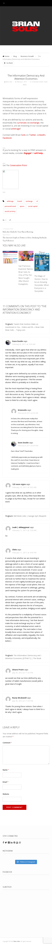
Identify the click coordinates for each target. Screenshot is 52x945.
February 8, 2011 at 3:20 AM (23, 344)
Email (5, 782)
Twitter (32, 135)
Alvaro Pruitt (18, 669)
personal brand (10, 206)
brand (19, 201)
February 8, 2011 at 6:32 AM (28, 413)
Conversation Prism (18, 165)
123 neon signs (19, 484)
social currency (10, 211)
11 (5, 220)
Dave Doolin (17, 341)
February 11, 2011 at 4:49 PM (24, 552)
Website (6, 794)
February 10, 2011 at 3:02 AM (24, 487)
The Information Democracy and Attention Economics (26, 77)
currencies (22, 122)
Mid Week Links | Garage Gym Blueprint (30, 516)
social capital (32, 206)
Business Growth (27, 56)
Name (6, 770)
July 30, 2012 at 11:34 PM (22, 701)
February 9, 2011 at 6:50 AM (28, 446)
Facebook (7, 138)
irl (37, 201)
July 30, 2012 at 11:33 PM (22, 672)
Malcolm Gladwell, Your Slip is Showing (18, 232)
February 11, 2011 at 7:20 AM (24, 530)
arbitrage (15, 128)
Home (7, 56)
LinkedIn (41, 135)
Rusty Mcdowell (19, 698)
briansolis (22, 410)
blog (15, 56)
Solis (23, 135)
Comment (7, 743)
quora (22, 206)
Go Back (9, 63)
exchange (34, 122)
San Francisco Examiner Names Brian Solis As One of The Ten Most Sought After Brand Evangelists (26, 275)
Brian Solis (26, 26)
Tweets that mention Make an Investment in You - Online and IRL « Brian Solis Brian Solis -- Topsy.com (24, 327)
